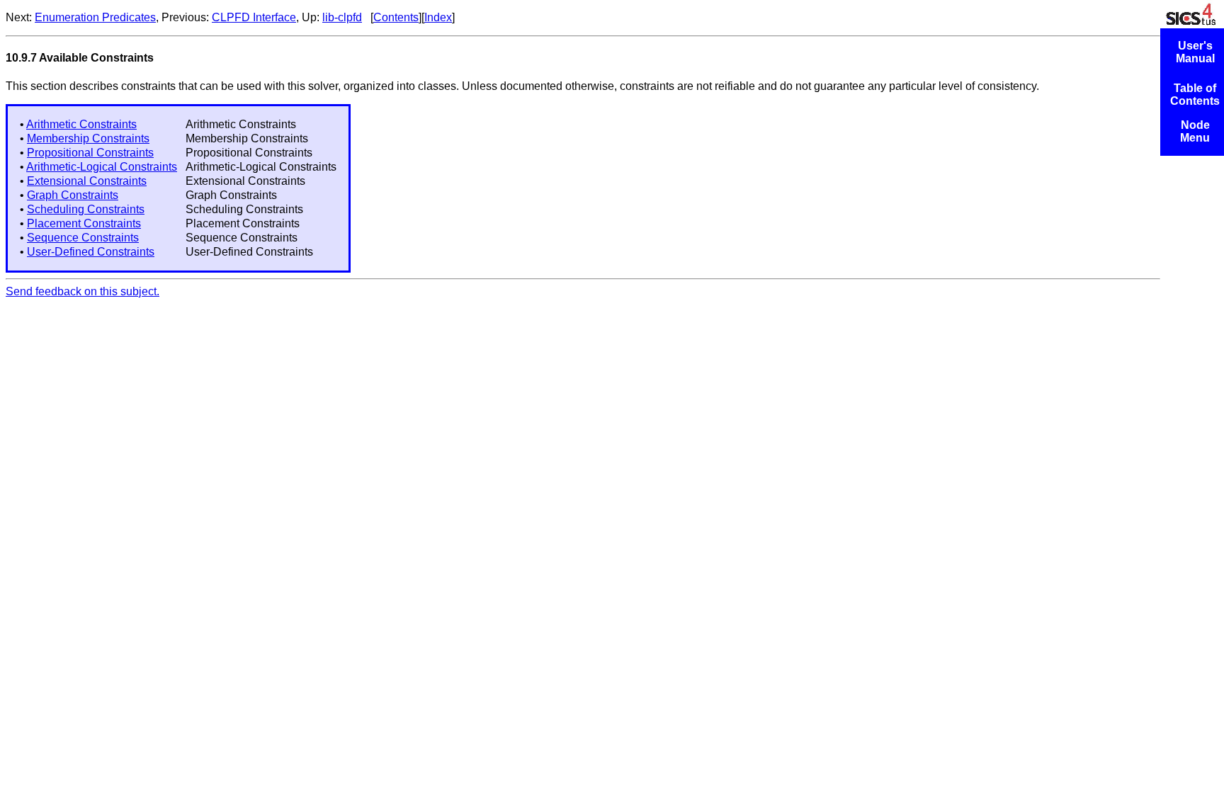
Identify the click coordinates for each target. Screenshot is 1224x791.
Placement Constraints (84, 223)
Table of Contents (1195, 94)
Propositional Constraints (90, 153)
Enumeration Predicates (95, 17)
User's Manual (1195, 52)
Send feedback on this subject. (82, 291)
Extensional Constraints (87, 181)
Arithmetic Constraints (81, 124)
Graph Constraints (72, 195)
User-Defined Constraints (90, 252)
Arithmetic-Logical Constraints (101, 167)
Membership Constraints (88, 138)
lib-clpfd (342, 17)
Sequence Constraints (83, 238)
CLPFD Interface (254, 17)
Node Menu (1195, 131)
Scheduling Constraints (85, 209)
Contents (396, 17)
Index (438, 17)
